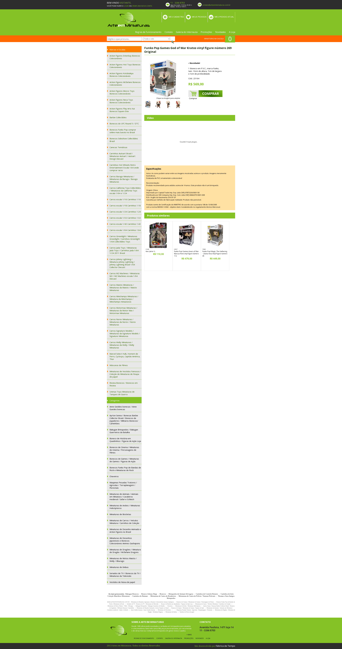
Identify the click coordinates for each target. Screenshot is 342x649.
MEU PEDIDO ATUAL (224, 16)
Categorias (115, 400)
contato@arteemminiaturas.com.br (216, 5)
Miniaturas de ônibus (119, 567)
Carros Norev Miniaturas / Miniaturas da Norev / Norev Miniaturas (123, 322)
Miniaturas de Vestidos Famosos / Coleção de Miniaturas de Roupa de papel (125, 374)
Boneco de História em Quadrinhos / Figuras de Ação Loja (125, 439)
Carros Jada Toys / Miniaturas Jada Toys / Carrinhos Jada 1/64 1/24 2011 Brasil (124, 250)
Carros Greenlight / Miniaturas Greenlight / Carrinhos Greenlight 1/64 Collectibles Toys (125, 239)
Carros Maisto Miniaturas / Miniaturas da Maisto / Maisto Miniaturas (123, 288)
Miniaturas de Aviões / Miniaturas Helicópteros (125, 506)
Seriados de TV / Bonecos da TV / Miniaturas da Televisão (125, 574)
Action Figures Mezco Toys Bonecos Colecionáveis (122, 92)
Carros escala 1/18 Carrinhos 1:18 (125, 205)
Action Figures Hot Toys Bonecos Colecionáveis (125, 66)
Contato (169, 32)
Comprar (193, 98)
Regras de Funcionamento (148, 32)
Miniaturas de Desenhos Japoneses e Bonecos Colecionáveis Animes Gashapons (125, 541)
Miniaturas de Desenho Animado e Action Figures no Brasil (125, 530)
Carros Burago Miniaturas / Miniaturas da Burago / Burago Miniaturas (124, 179)
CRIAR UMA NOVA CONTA (142, 6)
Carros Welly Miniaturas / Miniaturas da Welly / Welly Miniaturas (122, 345)
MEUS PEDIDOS (199, 16)
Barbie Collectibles (118, 117)
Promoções (206, 32)
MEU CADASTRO (176, 16)
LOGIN (126, 6)
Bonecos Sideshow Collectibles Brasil (124, 139)
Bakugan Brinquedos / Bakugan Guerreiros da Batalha (124, 431)
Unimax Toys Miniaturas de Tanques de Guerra (122, 393)
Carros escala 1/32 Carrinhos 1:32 (125, 217)
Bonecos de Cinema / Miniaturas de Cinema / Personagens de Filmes (124, 450)
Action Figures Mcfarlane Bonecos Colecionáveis (125, 83)
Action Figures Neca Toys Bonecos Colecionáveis (121, 101)
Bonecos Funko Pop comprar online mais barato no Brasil (123, 131)
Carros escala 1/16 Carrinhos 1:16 (125, 199)
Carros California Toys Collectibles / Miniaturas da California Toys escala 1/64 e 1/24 (125, 191)
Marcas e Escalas (117, 49)
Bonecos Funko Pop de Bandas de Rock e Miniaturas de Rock (125, 469)
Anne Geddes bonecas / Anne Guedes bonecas (123, 408)
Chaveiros (114, 476)
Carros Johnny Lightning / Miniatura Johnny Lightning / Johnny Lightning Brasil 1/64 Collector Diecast (122, 263)
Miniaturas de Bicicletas (120, 514)
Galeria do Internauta (186, 32)
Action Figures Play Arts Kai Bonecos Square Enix (122, 110)
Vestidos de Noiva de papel (122, 582)
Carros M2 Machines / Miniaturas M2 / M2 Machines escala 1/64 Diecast (125, 276)
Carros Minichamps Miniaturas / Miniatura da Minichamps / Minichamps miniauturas (124, 299)
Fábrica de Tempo (225, 645)
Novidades (220, 32)
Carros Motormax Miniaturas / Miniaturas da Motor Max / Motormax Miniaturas (123, 310)
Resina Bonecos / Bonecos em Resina (124, 384)
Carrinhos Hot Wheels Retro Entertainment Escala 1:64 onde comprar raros (124, 168)
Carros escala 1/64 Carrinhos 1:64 (125, 230)
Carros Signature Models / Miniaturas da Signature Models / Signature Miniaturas (125, 333)
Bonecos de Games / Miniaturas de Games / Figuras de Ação (124, 460)
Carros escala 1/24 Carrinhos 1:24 (125, 211)
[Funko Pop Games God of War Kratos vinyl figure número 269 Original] (163, 78)
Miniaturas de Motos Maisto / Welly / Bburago (123, 559)
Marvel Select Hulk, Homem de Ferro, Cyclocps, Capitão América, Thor (125, 356)
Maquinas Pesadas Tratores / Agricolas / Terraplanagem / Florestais (123, 485)
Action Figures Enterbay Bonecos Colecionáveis (125, 57)
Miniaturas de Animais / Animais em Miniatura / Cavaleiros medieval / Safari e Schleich (124, 497)
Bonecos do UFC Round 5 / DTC (124, 123)
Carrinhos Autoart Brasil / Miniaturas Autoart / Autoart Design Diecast (122, 156)
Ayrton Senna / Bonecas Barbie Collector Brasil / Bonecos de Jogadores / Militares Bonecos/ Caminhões (124, 419)
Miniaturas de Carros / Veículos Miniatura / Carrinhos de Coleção (124, 521)
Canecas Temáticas (118, 147)
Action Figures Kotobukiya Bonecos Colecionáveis (121, 74)
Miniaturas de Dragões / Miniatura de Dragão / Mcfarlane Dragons (125, 551)
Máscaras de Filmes (119, 365)
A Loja (232, 32)
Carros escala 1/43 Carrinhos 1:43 (125, 224)
